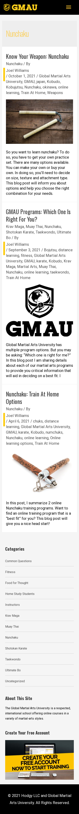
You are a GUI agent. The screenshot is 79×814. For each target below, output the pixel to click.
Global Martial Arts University (45, 426)
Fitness (10, 572)
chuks (38, 421)
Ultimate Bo (13, 670)
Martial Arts (27, 266)
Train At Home (33, 92)
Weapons (55, 92)
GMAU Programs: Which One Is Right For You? (38, 215)
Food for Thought (16, 583)
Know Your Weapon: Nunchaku (37, 56)
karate (41, 261)
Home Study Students (20, 594)
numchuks (54, 432)
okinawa (49, 87)
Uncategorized (15, 681)
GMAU (29, 81)
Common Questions (18, 561)
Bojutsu (50, 250)
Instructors (12, 605)
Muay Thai (34, 226)
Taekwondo (45, 232)
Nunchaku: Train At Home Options (32, 398)
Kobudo (53, 81)
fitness (26, 255)
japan (40, 81)
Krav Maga (15, 226)
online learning (36, 272)
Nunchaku (14, 63)
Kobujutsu (14, 87)
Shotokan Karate (20, 232)
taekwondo (59, 272)
